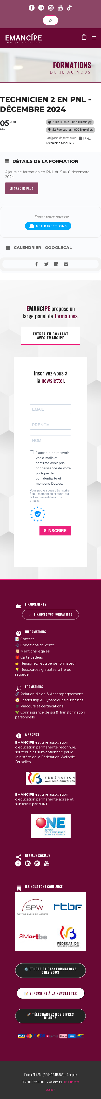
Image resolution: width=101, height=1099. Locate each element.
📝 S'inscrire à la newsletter (50, 993)
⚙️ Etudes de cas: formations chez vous (50, 970)
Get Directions (51, 226)
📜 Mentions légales (32, 651)
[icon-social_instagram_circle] (51, 8)
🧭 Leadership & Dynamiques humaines (49, 700)
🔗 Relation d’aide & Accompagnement (49, 694)
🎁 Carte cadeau (29, 657)
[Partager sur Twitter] (46, 264)
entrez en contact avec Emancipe (50, 335)
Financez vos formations (53, 614)
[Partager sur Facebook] (36, 264)
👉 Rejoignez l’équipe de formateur (45, 663)
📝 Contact (24, 639)
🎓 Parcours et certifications (39, 706)
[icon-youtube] (60, 8)
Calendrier (27, 247)
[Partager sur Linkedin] (56, 264)
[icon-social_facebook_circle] (32, 8)
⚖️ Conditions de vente (35, 645)
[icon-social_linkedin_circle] (41, 8)
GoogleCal (58, 247)
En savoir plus (22, 188)
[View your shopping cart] (84, 38)
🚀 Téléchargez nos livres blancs (50, 1016)
